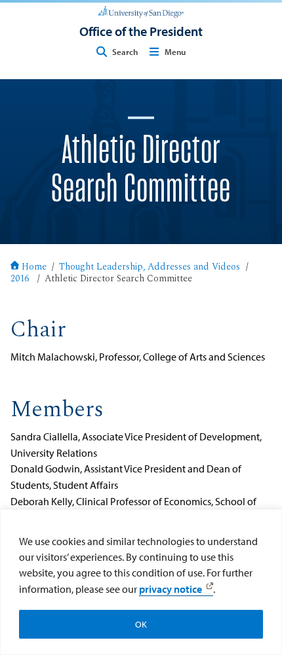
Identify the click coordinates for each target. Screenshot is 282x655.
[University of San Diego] (141, 10)
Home (34, 268)
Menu (175, 51)
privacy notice (170, 588)
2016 (19, 279)
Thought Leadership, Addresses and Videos (149, 268)
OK (141, 624)
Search (125, 51)
